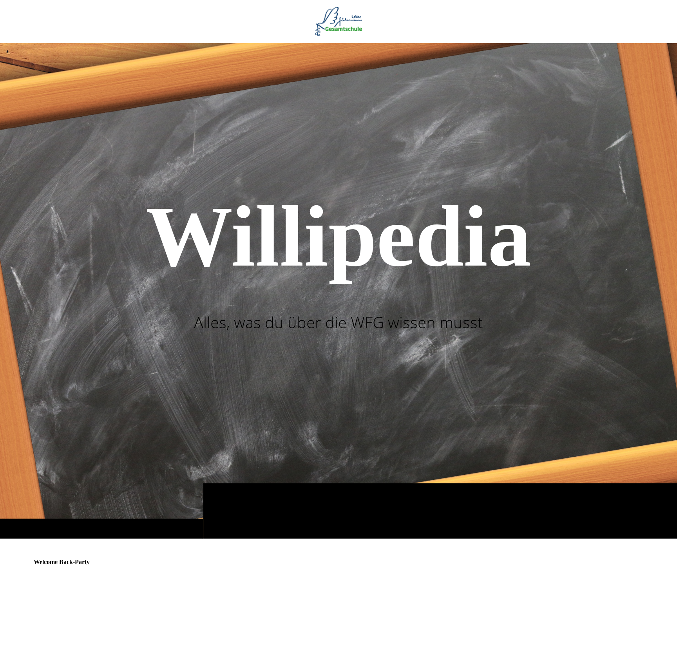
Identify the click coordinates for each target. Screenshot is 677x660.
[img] (338, 21)
